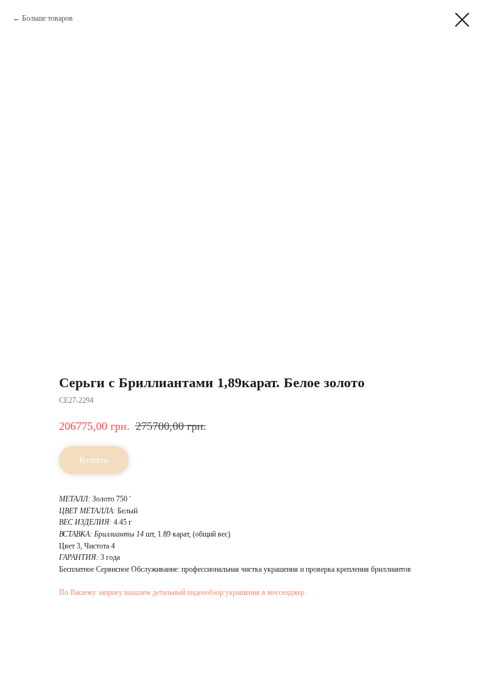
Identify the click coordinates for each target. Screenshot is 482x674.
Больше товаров (47, 18)
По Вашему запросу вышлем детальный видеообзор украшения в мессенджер (181, 592)
